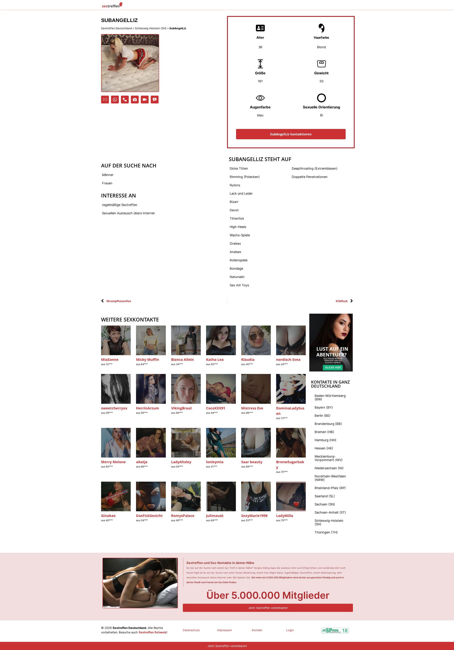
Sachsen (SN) (325, 504)
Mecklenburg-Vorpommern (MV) (329, 458)
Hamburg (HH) (325, 440)
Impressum (224, 630)
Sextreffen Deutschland (116, 28)
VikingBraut (181, 408)
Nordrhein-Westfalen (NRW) (330, 478)
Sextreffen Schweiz (153, 632)
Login (290, 630)
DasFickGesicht (149, 515)
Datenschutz (191, 630)
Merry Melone (113, 461)
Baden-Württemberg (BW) (330, 397)
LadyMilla (284, 515)
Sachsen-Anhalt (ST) (330, 512)
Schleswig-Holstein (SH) (151, 28)
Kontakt (257, 630)
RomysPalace (182, 515)
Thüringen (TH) (326, 532)
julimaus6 (214, 515)
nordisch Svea (288, 359)
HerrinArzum (147, 408)
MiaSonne (109, 359)
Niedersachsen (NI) (329, 468)
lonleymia (214, 461)
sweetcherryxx (114, 408)
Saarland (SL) (325, 496)
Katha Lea (215, 359)
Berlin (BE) (323, 415)
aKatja (141, 461)
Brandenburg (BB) (328, 424)
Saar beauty (251, 461)
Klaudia (247, 359)
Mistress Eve (252, 408)
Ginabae (108, 515)
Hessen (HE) (324, 448)
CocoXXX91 (215, 408)
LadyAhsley (181, 461)
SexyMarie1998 (254, 515)
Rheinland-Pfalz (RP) (330, 488)
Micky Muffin (147, 359)
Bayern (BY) (324, 407)
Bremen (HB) (324, 432)
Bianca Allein (182, 359)
